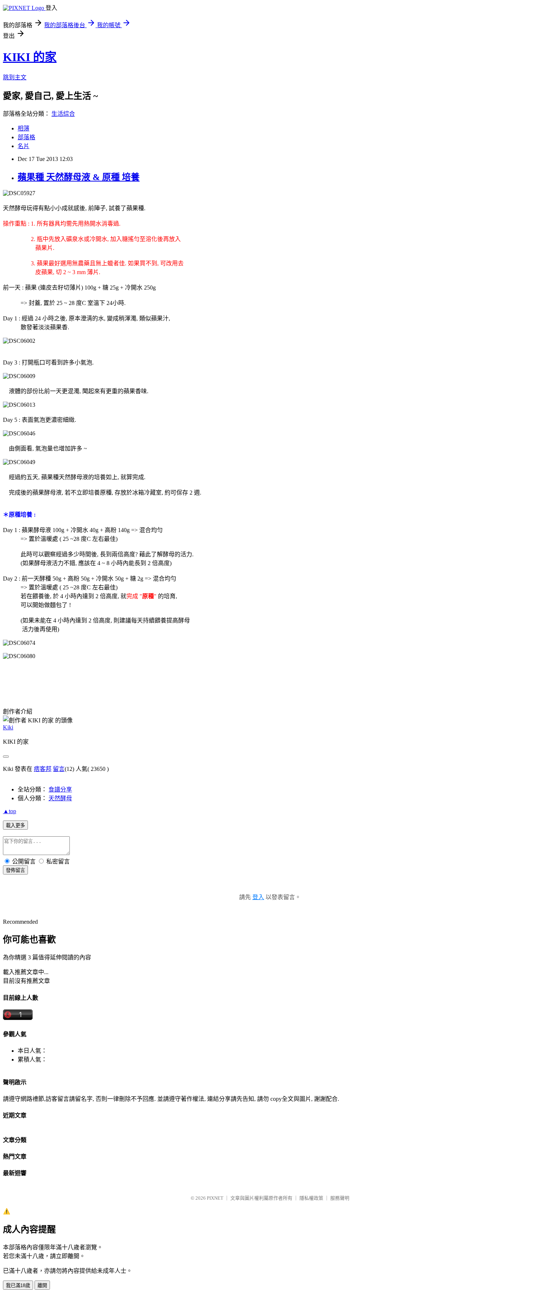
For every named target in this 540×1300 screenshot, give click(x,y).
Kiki (8, 727)
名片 (23, 146)
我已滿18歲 (18, 1285)
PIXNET (215, 1198)
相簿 (23, 128)
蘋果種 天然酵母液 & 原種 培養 (79, 177)
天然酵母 (60, 798)
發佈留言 (15, 870)
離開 (42, 1285)
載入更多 (15, 825)
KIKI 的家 (30, 57)
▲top (9, 811)
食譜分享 (60, 789)
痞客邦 (42, 769)
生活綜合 (63, 114)
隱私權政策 (311, 1198)
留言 (59, 769)
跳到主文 (14, 77)
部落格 (26, 137)
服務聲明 (339, 1198)
